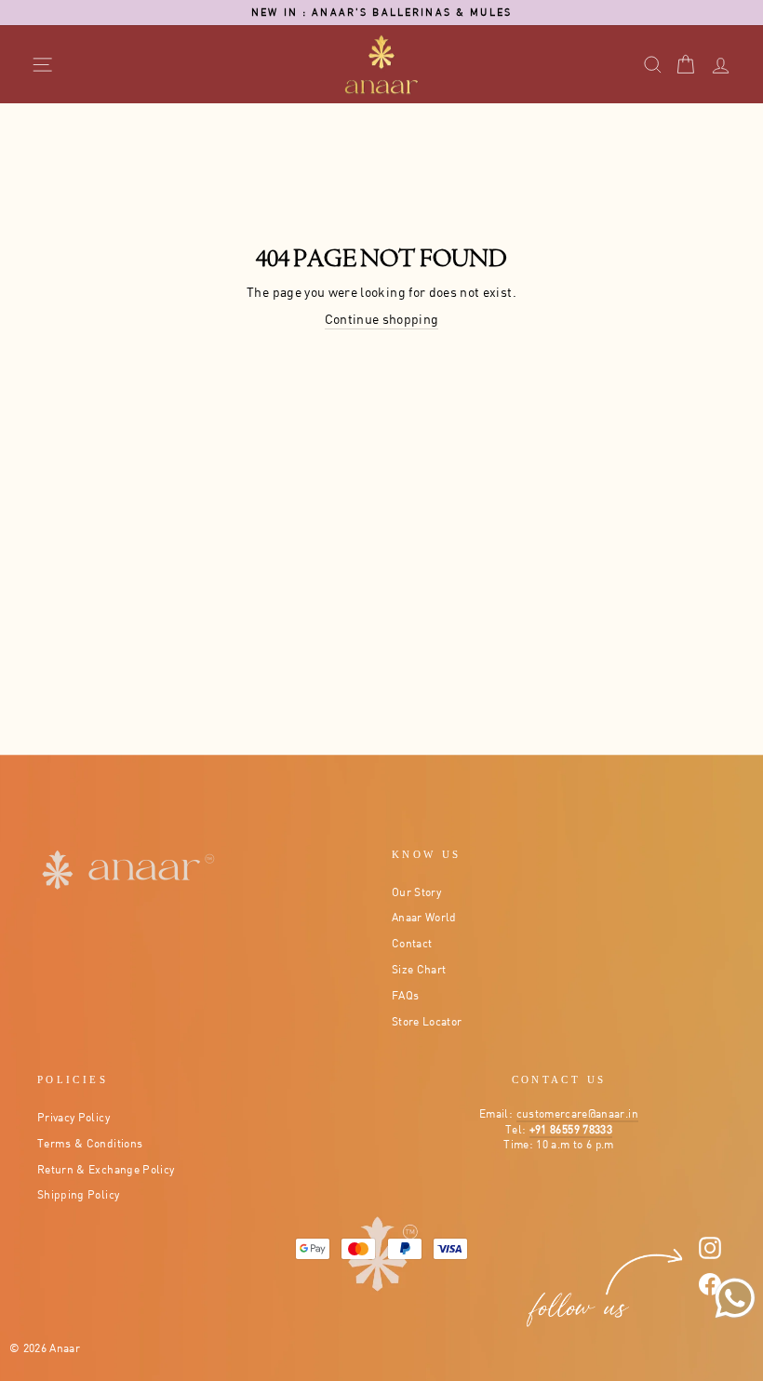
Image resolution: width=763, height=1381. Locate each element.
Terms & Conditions (89, 1143)
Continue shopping (382, 319)
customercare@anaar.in (577, 1113)
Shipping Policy (78, 1194)
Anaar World (424, 917)
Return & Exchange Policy (105, 1169)
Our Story (416, 892)
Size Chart (419, 969)
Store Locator (427, 1021)
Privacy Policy (73, 1117)
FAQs (405, 995)
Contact (412, 943)
